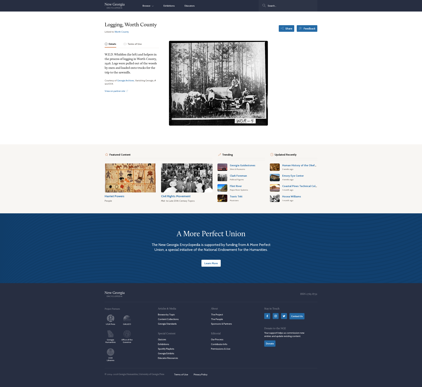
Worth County (122, 31)
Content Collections (168, 319)
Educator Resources (168, 358)
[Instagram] (276, 316)
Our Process (217, 339)
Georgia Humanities (110, 340)
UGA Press (110, 324)
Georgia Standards (167, 323)
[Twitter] (284, 316)
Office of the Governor (127, 340)
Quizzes (162, 339)
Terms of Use (181, 374)
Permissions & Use (220, 348)
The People (217, 319)
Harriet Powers (114, 196)
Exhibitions (169, 5)
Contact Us (297, 316)
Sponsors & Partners (221, 323)
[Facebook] (267, 316)
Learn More (211, 263)
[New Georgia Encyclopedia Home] (114, 5)
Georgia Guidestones (242, 165)
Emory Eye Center (293, 175)
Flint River (236, 186)
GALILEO (127, 324)
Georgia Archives (125, 80)
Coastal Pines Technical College (301, 186)
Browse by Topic (166, 314)
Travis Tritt (236, 196)
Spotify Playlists (166, 348)
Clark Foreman (238, 175)
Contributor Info (219, 344)
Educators (190, 5)
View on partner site (115, 91)
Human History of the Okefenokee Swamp (307, 165)
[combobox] (288, 6)
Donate (270, 343)
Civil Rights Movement (176, 196)
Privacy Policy (200, 374)
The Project (217, 314)
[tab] (110, 44)
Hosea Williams (291, 196)
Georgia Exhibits (166, 353)
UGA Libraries (110, 359)
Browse (147, 5)
